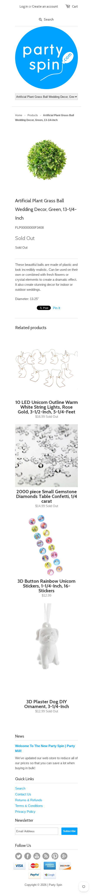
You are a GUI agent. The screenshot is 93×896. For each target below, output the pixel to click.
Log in (24, 6)
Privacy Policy (25, 811)
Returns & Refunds (28, 800)
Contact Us (23, 794)
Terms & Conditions (29, 806)
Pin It (56, 308)
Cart (75, 6)
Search (20, 788)
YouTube (36, 856)
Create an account (45, 6)
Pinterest (54, 856)
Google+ (64, 856)
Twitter (18, 856)
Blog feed (45, 856)
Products (32, 115)
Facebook (27, 856)
